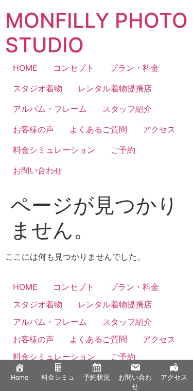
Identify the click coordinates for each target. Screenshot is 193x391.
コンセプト (73, 68)
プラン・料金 (134, 68)
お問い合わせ (37, 170)
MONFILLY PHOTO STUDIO (96, 32)
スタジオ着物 (37, 88)
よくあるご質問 (98, 129)
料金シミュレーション (54, 150)
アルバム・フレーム (50, 109)
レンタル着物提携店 (115, 88)
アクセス (159, 129)
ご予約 (123, 150)
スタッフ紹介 (127, 109)
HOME (25, 68)
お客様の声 (33, 129)
